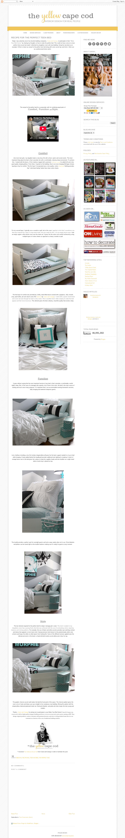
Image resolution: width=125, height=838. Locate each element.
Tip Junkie (88, 265)
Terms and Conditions (106, 142)
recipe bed (25, 757)
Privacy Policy (87, 153)
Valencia (39, 296)
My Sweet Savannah (91, 278)
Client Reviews (48, 33)
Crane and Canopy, (52, 41)
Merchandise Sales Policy (102, 153)
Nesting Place (89, 276)
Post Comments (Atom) (26, 817)
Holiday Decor (96, 33)
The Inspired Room (90, 269)
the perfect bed (44, 757)
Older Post (72, 813)
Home (25, 33)
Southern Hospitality (90, 274)
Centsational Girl (89, 283)
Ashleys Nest (89, 285)
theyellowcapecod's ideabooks (95, 296)
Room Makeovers (69, 33)
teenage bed (34, 757)
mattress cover (56, 162)
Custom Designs (83, 33)
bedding (19, 757)
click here (90, 142)
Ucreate (87, 263)
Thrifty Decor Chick (90, 267)
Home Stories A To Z (91, 281)
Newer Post (14, 813)
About (58, 33)
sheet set (61, 166)
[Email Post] (12, 756)
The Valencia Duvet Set (30, 751)
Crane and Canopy (49, 296)
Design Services (35, 33)
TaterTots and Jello (90, 272)
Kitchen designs (90, 317)
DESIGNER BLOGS (68, 836)
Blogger (103, 339)
